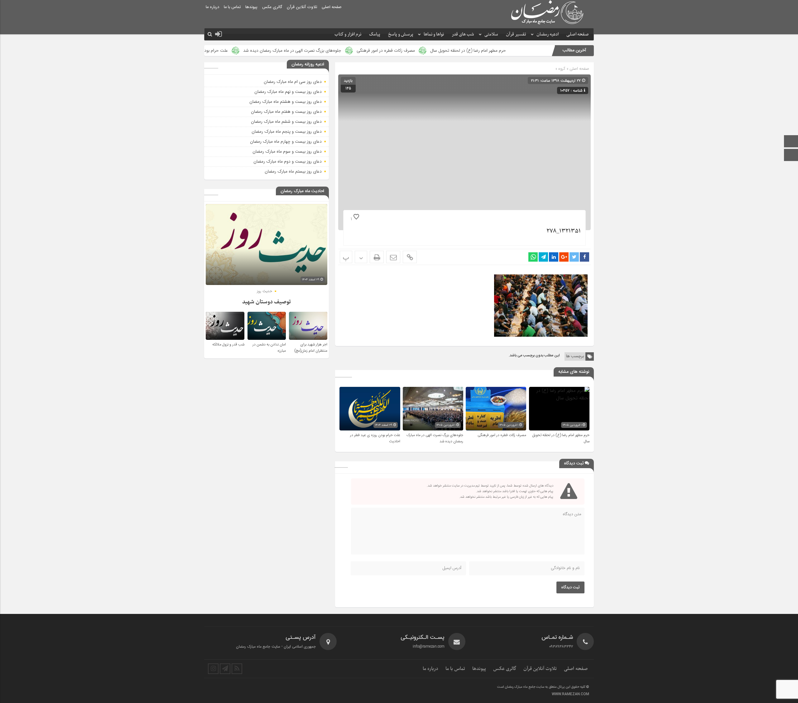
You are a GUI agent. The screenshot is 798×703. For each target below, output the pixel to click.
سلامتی (491, 34)
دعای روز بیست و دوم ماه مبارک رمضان (287, 161)
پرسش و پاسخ (400, 34)
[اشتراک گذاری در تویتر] (574, 257)
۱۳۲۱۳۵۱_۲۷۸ (563, 231)
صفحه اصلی (332, 7)
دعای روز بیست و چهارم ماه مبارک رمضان (286, 141)
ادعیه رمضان (547, 34)
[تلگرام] (225, 668)
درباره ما (212, 7)
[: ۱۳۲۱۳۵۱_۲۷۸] (393, 257)
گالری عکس (272, 7)
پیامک (374, 34)
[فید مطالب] (237, 668)
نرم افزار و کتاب (347, 34)
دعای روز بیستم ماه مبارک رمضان (293, 171)
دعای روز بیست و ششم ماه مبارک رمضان (286, 121)
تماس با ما (232, 7)
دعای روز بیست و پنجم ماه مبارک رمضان (287, 131)
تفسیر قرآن (516, 34)
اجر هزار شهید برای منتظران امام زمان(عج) (310, 347)
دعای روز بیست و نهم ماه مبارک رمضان (288, 91)
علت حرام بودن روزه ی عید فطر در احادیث (236, 50)
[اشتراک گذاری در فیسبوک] (584, 257)
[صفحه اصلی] (791, 142)
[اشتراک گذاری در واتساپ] (533, 257)
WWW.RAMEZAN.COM (570, 694)
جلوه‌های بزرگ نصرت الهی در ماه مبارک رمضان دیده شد (338, 50)
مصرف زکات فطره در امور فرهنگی (431, 50)
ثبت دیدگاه (570, 587)
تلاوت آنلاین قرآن (302, 7)
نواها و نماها (434, 34)
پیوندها (251, 7)
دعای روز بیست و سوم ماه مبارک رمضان (287, 151)
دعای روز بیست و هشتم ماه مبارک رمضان (285, 101)
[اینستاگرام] (791, 156)
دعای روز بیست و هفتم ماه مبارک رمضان (286, 111)
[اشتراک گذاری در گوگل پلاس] (564, 257)
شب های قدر (463, 34)
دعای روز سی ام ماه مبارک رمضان (293, 81)
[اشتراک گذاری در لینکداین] (553, 257)
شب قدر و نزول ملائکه (228, 344)
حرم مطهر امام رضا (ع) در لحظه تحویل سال (513, 50)
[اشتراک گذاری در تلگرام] (543, 257)
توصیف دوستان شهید (266, 302)
